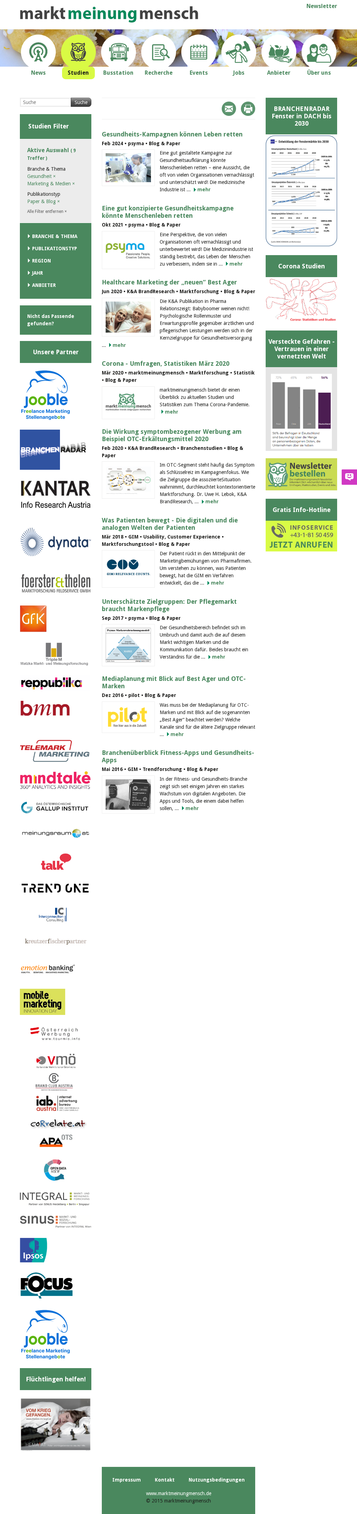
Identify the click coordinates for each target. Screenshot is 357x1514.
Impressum (126, 1480)
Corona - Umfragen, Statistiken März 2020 (165, 363)
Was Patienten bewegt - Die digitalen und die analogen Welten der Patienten (170, 524)
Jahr (37, 273)
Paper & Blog (43, 201)
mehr (204, 189)
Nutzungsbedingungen (217, 1480)
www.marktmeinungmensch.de (178, 1493)
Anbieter (44, 285)
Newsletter (321, 6)
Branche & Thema (54, 236)
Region (41, 261)
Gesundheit (41, 176)
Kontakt (165, 1480)
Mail (229, 109)
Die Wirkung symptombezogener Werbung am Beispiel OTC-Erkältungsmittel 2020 (172, 435)
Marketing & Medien (51, 183)
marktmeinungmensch (109, 14)
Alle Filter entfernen (47, 211)
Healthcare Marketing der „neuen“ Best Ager (169, 282)
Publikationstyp (54, 248)
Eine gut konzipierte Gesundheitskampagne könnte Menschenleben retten (168, 212)
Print (248, 109)
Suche (81, 102)
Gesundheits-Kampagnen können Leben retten (172, 134)
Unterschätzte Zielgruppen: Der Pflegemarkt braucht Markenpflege (169, 605)
